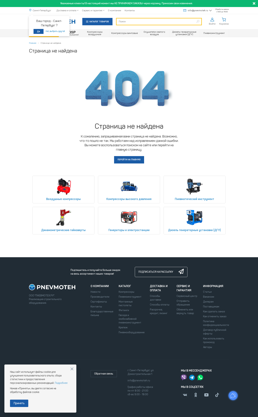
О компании (114, 10)
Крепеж (123, 327)
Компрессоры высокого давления (128, 199)
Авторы (207, 347)
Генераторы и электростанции (129, 230)
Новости (95, 291)
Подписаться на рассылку (155, 271)
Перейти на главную (129, 159)
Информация (213, 286)
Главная (32, 43)
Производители (100, 296)
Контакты (130, 10)
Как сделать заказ (214, 311)
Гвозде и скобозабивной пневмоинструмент (130, 319)
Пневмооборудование (132, 332)
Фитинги (124, 310)
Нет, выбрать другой (55, 31)
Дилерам (208, 301)
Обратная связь (103, 373)
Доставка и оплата (66, 10)
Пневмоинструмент (130, 296)
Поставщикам (211, 306)
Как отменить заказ (214, 316)
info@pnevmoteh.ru (198, 10)
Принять (19, 403)
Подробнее (61, 383)
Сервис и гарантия (92, 10)
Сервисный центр (187, 296)
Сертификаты (99, 301)
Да (38, 31)
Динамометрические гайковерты (63, 230)
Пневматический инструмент (194, 199)
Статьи (207, 291)
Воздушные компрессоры (63, 199)
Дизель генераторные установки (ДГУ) (194, 230)
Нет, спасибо (72, 369)
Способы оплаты (159, 304)
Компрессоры (126, 291)
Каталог (125, 286)
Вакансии (208, 296)
